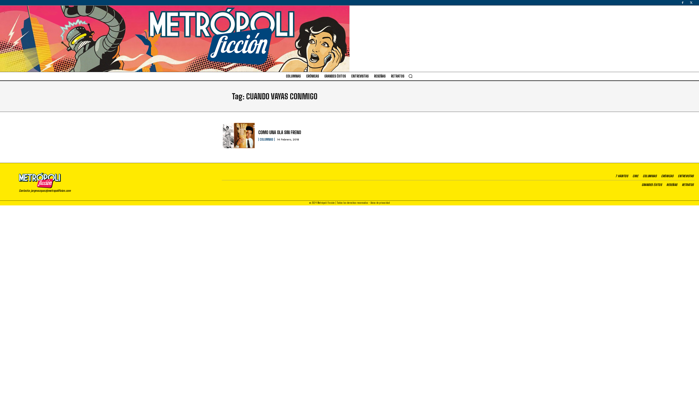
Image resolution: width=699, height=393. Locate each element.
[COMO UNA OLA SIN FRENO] (239, 135)
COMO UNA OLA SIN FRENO (279, 132)
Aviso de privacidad (380, 202)
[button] (410, 76)
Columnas (266, 139)
